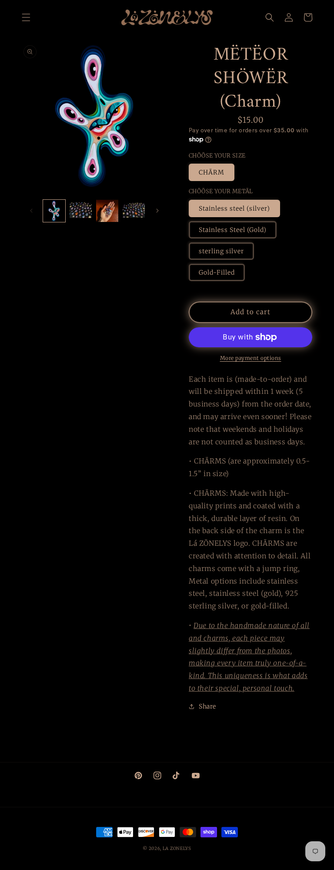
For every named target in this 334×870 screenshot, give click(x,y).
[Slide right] (157, 210)
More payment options (250, 358)
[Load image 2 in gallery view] (81, 211)
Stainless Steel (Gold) (233, 230)
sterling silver (221, 251)
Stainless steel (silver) (234, 208)
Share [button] (207, 706)
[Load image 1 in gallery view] (54, 211)
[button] (26, 17)
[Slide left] (31, 210)
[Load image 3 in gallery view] (107, 211)
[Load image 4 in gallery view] (134, 211)
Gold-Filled (217, 272)
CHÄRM (211, 172)
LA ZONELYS (177, 848)
